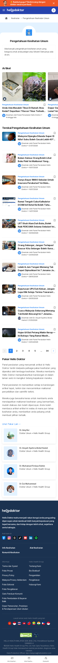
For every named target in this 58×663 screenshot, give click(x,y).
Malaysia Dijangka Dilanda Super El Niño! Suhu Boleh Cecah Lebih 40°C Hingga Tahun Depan (36, 138)
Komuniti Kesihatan (11, 552)
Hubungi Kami (35, 584)
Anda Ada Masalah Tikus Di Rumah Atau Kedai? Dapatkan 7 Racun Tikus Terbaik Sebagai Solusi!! (23, 109)
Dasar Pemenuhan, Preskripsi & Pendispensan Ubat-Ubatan (15, 607)
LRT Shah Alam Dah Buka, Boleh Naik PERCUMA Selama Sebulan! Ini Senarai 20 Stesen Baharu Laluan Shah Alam (36, 225)
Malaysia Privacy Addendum (14, 580)
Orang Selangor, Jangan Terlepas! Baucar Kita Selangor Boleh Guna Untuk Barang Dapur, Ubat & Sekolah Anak (36, 247)
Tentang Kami (35, 566)
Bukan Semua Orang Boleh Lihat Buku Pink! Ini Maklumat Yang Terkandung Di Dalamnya (35, 160)
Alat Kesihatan (36, 548)
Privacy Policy (8, 575)
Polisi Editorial (8, 584)
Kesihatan (15, 18)
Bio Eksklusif (34, 571)
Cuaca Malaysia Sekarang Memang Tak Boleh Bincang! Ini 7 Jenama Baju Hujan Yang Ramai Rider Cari (36, 312)
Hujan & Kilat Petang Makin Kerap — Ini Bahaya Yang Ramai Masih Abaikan (36, 334)
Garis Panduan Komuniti (12, 594)
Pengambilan (34, 575)
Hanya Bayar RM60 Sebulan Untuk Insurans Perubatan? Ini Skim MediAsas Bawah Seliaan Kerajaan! (36, 181)
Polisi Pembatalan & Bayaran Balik (14, 599)
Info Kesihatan (8, 548)
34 (47, 351)
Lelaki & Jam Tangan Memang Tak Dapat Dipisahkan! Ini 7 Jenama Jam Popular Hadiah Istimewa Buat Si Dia (37, 269)
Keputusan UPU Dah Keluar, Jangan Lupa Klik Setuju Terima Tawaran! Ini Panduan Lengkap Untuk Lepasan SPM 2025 (37, 290)
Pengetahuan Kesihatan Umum (36, 18)
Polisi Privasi (7, 571)
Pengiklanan (34, 580)
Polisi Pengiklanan (10, 589)
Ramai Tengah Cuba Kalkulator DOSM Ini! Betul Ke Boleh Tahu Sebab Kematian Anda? (34, 203)
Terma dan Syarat (10, 566)
